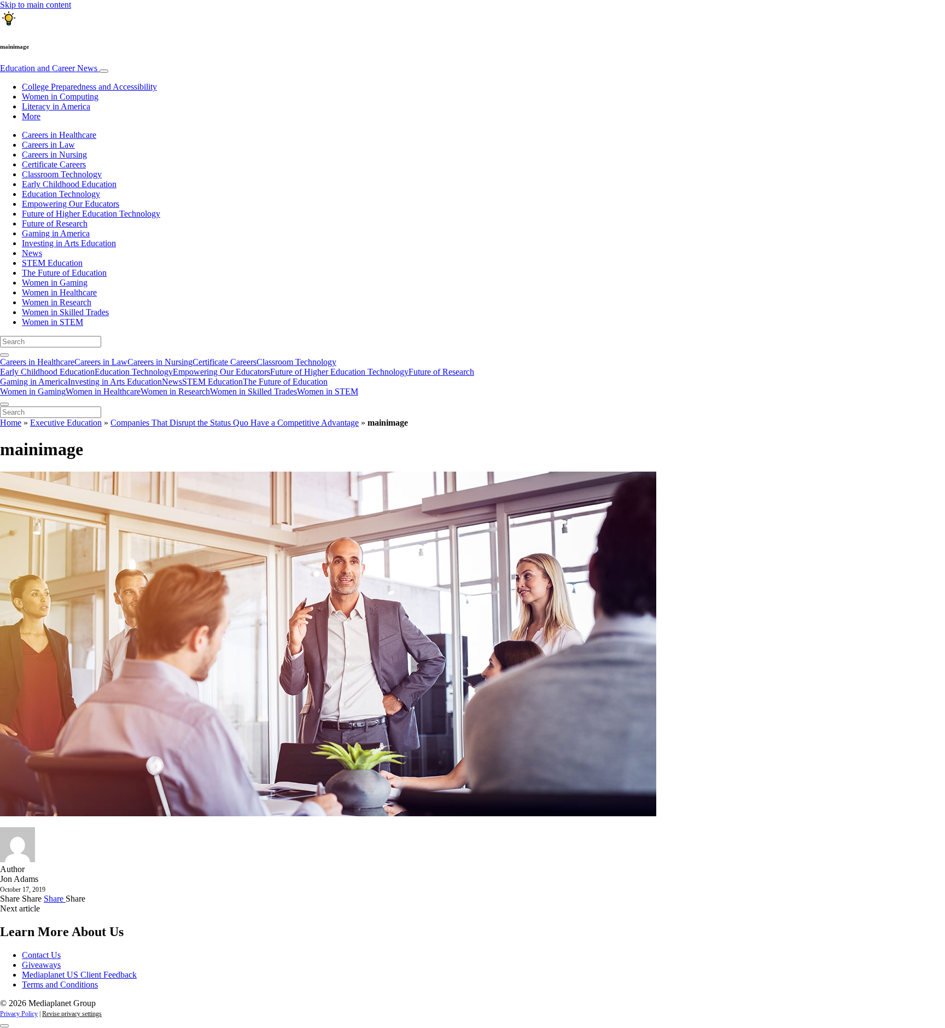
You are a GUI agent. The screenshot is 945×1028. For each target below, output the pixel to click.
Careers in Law (48, 144)
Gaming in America (56, 233)
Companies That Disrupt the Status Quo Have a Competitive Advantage (234, 422)
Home (10, 422)
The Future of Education (64, 272)
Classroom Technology (62, 174)
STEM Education (52, 263)
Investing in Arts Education (69, 243)
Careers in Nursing (54, 154)
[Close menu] (4, 404)
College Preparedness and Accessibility (89, 86)
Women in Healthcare (59, 292)
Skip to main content (35, 4)
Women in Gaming (55, 282)
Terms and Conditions (60, 984)
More (31, 116)
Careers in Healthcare (59, 135)
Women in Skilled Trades (65, 312)
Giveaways (41, 964)
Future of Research (55, 223)
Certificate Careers (54, 164)
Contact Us (41, 955)
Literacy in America (56, 106)
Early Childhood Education (69, 184)
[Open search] (4, 355)
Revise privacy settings (72, 1014)
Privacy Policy (19, 1014)
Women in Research (56, 302)
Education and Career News (50, 68)
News (32, 253)
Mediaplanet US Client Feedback (79, 974)
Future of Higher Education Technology (91, 213)
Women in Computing (60, 96)
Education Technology (61, 194)
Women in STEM (52, 322)
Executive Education (66, 422)
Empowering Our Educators (70, 203)
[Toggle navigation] (104, 71)
